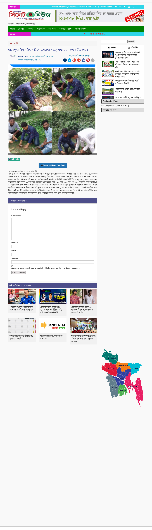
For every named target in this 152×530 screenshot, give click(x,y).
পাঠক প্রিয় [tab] (134, 47)
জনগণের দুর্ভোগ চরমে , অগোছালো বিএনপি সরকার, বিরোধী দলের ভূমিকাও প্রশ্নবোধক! (74, 6)
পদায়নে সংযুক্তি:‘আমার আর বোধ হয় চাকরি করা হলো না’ (21, 308)
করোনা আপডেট (80, 29)
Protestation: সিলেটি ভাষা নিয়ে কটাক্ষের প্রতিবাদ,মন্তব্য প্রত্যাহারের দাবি (127, 64)
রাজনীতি (21, 29)
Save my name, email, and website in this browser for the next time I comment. (45, 268)
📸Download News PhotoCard (53, 165)
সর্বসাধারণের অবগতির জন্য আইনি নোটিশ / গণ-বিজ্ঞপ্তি (127, 82)
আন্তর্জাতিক (41, 29)
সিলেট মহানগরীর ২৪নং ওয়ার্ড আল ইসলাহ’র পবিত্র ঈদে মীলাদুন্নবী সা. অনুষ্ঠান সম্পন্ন (127, 74)
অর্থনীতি (30, 29)
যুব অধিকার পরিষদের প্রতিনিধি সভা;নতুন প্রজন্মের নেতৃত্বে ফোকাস (83, 339)
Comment (16, 215)
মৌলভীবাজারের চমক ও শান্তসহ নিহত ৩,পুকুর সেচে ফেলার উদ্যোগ (82, 310)
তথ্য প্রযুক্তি (52, 29)
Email (14, 250)
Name (14, 242)
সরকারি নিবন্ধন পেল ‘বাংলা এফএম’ (51, 337)
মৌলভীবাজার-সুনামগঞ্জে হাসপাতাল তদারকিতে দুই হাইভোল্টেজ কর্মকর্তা (51, 310)
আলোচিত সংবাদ (65, 29)
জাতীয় (12, 29)
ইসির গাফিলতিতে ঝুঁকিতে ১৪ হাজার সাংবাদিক (22, 337)
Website (14, 258)
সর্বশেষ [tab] (113, 47)
